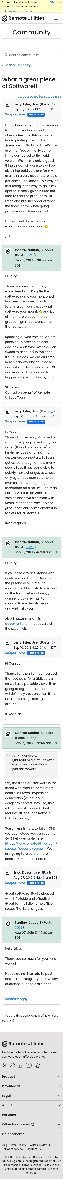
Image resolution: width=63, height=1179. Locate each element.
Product (8, 1076)
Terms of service (12, 1149)
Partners (9, 1115)
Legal (6, 1095)
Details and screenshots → (17, 11)
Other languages (16, 1124)
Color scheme (13, 1134)
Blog (4, 1145)
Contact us (34, 1149)
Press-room (18, 1145)
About (7, 1105)
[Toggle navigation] (56, 18)
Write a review (38, 1145)
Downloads (11, 1086)
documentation (17, 623)
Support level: (15, 114)
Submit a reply (16, 999)
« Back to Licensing (16, 65)
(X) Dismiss (54, 2)
